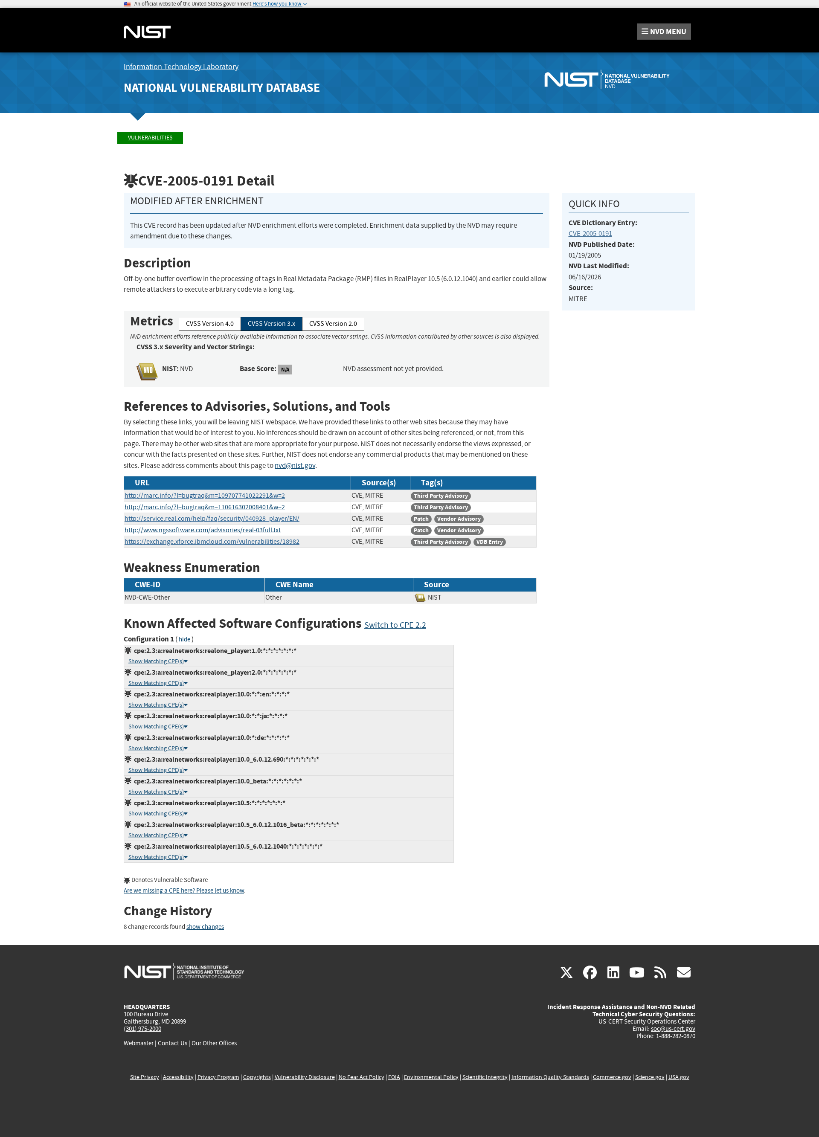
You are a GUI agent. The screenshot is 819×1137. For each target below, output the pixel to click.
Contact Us (172, 1043)
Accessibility (178, 1077)
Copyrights (257, 1077)
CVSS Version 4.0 (210, 323)
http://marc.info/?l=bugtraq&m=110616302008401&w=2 (205, 507)
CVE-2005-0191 (590, 233)
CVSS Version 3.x (271, 323)
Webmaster (139, 1043)
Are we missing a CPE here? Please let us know (184, 891)
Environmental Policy (431, 1077)
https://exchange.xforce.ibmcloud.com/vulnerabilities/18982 (212, 541)
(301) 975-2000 (142, 1028)
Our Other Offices (214, 1043)
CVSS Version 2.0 (333, 323)
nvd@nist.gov (295, 465)
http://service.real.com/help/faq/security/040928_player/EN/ (212, 518)
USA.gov (678, 1077)
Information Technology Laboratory (181, 67)
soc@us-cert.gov (673, 1028)
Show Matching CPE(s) (156, 661)
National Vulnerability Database (222, 88)
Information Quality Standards (550, 1077)
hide (184, 639)
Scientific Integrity (485, 1077)
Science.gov (650, 1077)
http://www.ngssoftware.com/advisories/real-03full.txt (203, 530)
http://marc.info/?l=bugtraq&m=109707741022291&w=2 (205, 495)
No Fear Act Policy (361, 1077)
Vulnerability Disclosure (305, 1077)
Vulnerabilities (150, 137)
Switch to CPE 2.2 (395, 625)
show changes (205, 927)
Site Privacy (144, 1077)
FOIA (394, 1077)
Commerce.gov (612, 1077)
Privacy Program (218, 1077)
